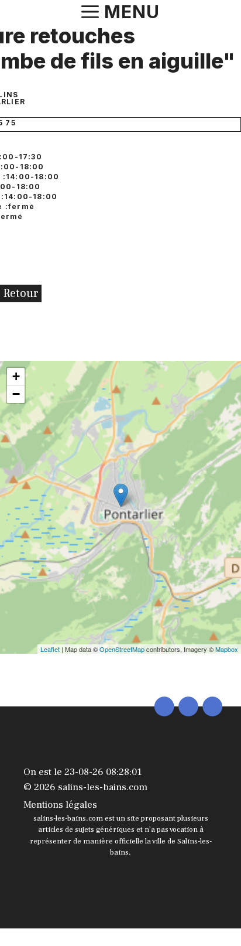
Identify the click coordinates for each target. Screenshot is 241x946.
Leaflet (50, 649)
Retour (21, 293)
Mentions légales (60, 804)
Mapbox (226, 649)
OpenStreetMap (121, 649)
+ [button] (16, 376)
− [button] (16, 394)
